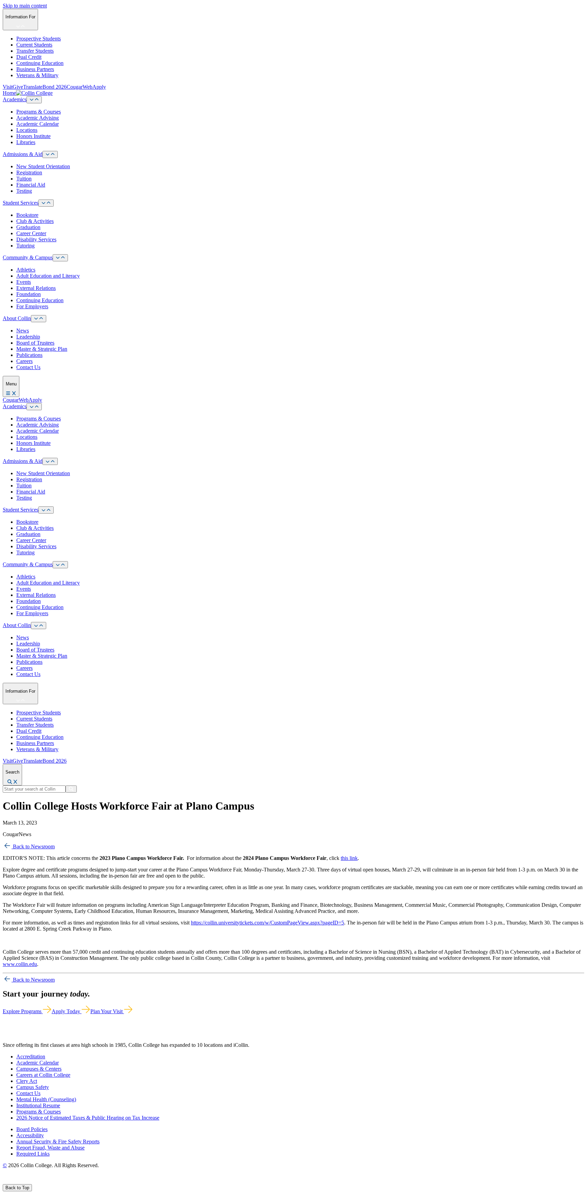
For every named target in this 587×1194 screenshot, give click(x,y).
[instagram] (21, 1181)
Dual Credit (28, 57)
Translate (32, 87)
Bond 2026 (54, 87)
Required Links (33, 1154)
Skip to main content (25, 5)
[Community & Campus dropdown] (60, 257)
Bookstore (27, 215)
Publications (29, 355)
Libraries (25, 142)
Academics (14, 99)
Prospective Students (38, 38)
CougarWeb (79, 87)
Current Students (34, 45)
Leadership (28, 337)
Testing (24, 191)
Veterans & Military (37, 75)
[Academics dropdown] (34, 99)
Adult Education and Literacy (48, 276)
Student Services (20, 203)
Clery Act (26, 1081)
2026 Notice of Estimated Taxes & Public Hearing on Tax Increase (87, 1118)
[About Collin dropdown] (38, 318)
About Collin (17, 318)
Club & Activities (35, 221)
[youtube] (29, 1181)
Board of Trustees (35, 343)
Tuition (24, 178)
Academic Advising (37, 118)
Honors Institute (33, 136)
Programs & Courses (38, 112)
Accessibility (30, 1135)
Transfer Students (35, 51)
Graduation (28, 227)
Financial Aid (30, 185)
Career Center (31, 233)
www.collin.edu (20, 964)
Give (18, 87)
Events (23, 282)
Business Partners (35, 69)
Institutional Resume (38, 1105)
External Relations (36, 288)
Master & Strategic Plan (41, 349)
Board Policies (32, 1129)
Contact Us (28, 367)
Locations (26, 130)
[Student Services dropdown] (46, 203)
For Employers (32, 306)
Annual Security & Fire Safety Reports (58, 1141)
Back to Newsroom (33, 846)
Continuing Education (40, 63)
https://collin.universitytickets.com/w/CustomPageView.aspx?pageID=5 (267, 922)
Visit (8, 87)
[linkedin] (37, 1181)
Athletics (25, 270)
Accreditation (30, 1056)
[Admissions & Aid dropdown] (50, 154)
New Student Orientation (43, 166)
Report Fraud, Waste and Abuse (50, 1147)
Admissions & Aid (22, 154)
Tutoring (25, 245)
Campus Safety (32, 1087)
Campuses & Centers (38, 1069)
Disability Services (36, 239)
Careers (24, 361)
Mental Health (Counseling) (46, 1099)
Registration (29, 172)
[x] (12, 1181)
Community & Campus (28, 257)
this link (349, 858)
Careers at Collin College (43, 1075)
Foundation (28, 294)
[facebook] (5, 1181)
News (22, 330)
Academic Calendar (37, 124)
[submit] (71, 789)
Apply (99, 87)
